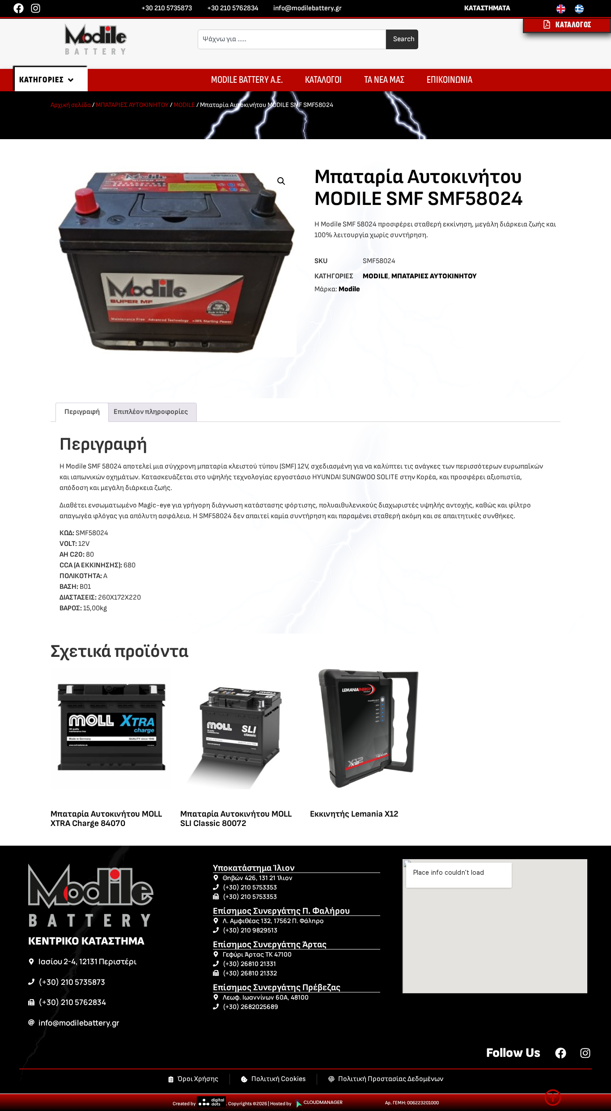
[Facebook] (18, 8)
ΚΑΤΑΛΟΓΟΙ (323, 80)
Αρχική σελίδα (71, 105)
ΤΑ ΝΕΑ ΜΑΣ (384, 80)
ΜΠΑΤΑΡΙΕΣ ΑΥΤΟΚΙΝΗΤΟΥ (132, 105)
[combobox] (292, 39)
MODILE (184, 105)
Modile (349, 289)
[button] (281, 181)
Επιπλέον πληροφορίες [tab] (151, 412)
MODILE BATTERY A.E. (247, 80)
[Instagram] (35, 8)
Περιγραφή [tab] (82, 412)
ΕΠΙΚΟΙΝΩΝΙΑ (449, 80)
